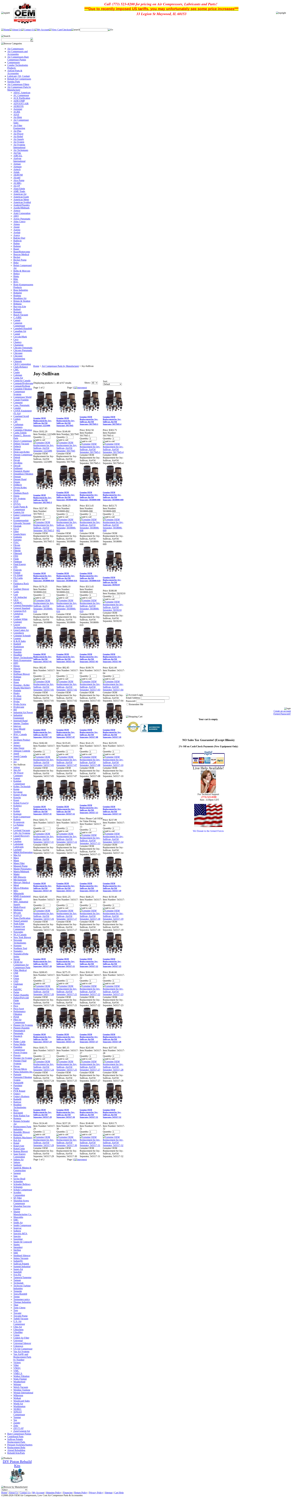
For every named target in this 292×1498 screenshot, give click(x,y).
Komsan (17, 814)
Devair (16, 460)
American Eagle (21, 196)
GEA (16, 600)
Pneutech (17, 1036)
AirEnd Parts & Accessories (14, 72)
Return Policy (80, 1492)
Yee (15, 1420)
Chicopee (18, 353)
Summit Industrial (21, 1266)
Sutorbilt (17, 1272)
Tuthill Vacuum (20, 1318)
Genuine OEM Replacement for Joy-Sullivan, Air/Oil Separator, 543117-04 (112, 658)
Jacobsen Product (21, 740)
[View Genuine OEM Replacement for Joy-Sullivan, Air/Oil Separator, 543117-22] (91, 994)
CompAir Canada (21, 380)
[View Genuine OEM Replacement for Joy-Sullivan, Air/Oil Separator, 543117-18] (91, 919)
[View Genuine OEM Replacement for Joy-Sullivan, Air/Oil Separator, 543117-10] (114, 765)
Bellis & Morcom (21, 271)
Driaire (16, 482)
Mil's (15, 890)
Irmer (16, 737)
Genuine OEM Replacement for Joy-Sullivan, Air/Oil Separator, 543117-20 (42, 962)
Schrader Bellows (21, 1184)
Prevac (16, 1066)
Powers (17, 1055)
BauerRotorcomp (21, 251)
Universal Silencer (22, 1343)
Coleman (17, 375)
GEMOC (17, 602)
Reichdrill (18, 1113)
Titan (15, 1305)
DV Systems (19, 498)
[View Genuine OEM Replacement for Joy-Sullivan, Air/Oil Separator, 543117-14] (114, 842)
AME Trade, (19, 191)
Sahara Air (18, 1159)
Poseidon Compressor (19, 1048)
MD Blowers (19, 877)
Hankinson (18, 646)
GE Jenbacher (20, 597)
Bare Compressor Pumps (19, 1433)
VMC (16, 1370)
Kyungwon (18, 822)
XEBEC (17, 1409)
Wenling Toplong (21, 1390)
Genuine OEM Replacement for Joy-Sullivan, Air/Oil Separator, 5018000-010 (43, 577)
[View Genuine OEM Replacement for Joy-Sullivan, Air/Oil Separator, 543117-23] (114, 994)
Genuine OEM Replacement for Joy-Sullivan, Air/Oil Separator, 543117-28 (112, 1038)
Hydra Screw (19, 704)
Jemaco (17, 745)
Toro (15, 1310)
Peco (15, 1006)
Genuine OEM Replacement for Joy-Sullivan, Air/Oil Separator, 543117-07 (65, 733)
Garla (16, 591)
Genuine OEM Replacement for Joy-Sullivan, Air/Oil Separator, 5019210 (112, 581)
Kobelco (17, 805)
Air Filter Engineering (19, 127)
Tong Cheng (19, 1307)
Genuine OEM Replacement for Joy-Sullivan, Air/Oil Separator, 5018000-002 (66, 496)
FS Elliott (18, 575)
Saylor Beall (19, 1178)
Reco (15, 1110)
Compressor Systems (19, 393)
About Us (13, 1492)
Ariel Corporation (21, 213)
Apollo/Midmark (21, 207)
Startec (16, 1244)
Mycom (17, 912)
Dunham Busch (20, 493)
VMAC (17, 1368)
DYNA (17, 504)
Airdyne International (19, 159)
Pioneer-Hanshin (21, 1028)
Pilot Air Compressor (19, 1021)
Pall (15, 986)
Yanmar (17, 1417)
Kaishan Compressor (19, 782)
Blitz (15, 279)
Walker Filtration (21, 1376)
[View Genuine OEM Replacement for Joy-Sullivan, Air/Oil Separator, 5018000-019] (91, 611)
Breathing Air (19, 298)
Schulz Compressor (22, 1189)
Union (16, 1335)
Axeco (16, 235)
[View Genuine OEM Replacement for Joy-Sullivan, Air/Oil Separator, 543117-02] (67, 689)
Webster (17, 1384)
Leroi (16, 827)
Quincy (17, 1093)
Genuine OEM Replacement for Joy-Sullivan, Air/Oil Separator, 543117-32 (112, 1113)
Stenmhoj (18, 1247)
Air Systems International (19, 146)
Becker (16, 257)
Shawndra (18, 1217)
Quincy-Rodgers (21, 1096)
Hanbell (17, 644)
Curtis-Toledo (20, 432)
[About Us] (15, 29)
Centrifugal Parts (15, 1436)
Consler (17, 408)
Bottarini (17, 292)
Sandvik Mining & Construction (22, 1169)
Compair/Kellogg (21, 386)
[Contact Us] (28, 29)
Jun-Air (17, 770)
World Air (18, 1403)
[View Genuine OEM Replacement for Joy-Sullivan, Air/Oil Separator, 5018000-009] (114, 530)
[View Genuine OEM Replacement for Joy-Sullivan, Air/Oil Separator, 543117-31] (91, 1145)
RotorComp (19, 1148)
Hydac (16, 701)
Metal (16, 885)
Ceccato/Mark (20, 336)
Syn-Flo (17, 1274)
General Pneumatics (23, 605)
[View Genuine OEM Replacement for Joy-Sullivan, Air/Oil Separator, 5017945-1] (91, 452)
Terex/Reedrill (20, 1294)
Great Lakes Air (21, 630)
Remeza (17, 1118)
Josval (16, 759)
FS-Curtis (18, 578)
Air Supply (18, 139)
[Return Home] (5, 29)
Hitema (16, 671)
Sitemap (109, 1492)
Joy (15, 762)
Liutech (17, 838)
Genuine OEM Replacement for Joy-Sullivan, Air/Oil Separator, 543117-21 (65, 962)
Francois (17, 570)
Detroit (16, 457)
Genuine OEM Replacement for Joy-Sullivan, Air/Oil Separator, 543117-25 (65, 1038)
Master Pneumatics (22, 868)
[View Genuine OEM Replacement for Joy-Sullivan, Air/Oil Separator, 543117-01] (44, 689)
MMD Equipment (22, 896)
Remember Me (136, 704)
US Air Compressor (22, 1348)
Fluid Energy (19, 564)
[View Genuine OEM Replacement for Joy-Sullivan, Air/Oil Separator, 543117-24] (44, 1069)
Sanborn (17, 1165)
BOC (16, 282)
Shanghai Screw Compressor (21, 1202)
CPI (15, 421)
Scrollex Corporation (19, 1193)
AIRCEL (17, 155)
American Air (19, 194)
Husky (16, 693)
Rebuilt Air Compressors (19, 79)
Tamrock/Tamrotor (22, 1277)
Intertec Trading (21, 723)
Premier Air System (22, 1058)
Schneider (18, 1181)
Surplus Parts (13, 81)
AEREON (18, 106)
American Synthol (22, 202)
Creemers (18, 427)
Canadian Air (19, 331)
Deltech (17, 446)
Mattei (16, 874)
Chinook (17, 361)
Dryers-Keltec (20, 487)
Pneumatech (19, 1030)
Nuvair (16, 959)
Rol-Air (17, 1140)
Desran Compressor (22, 454)
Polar (15, 1039)
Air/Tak (17, 153)
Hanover (17, 649)
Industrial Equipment (18, 716)
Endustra (17, 537)
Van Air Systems (21, 1351)
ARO (16, 216)
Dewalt (16, 465)
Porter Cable (19, 1041)
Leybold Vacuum (21, 830)
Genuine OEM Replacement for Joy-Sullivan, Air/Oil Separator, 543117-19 (112, 887)
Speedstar (18, 1239)
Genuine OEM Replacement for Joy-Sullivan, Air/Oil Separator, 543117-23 (112, 962)
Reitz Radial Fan (21, 1115)
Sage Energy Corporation (19, 1155)
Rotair (16, 1143)
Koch (16, 808)
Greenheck (18, 633)
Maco (16, 858)
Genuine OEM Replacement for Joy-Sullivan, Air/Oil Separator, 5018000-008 (90, 496)
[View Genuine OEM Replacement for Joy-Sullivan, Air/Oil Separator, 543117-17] (67, 919)
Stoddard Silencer (21, 1255)
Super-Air (18, 1269)
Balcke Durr (19, 238)
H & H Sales (19, 641)
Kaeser (16, 778)
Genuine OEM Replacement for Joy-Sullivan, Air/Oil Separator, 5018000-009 (113, 496)
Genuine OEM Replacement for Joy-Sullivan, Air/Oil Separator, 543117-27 (89, 1038)
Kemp (16, 789)
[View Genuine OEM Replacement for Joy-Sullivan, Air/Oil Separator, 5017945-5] (44, 530)
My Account (38, 1492)
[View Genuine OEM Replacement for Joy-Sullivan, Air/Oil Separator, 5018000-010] (44, 611)
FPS (15, 567)
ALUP (16, 186)
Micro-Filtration (21, 888)
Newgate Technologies (19, 941)
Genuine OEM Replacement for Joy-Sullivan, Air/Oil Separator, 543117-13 (89, 809)
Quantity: (37, 437)
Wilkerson (18, 1395)
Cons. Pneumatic (21, 405)
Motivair (17, 899)
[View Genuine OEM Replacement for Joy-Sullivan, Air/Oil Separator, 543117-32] (114, 1145)
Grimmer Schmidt (22, 635)
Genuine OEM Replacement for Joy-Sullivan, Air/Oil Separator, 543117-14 (112, 810)
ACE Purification (21, 98)
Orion (16, 978)
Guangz (17, 638)
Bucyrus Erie (19, 306)
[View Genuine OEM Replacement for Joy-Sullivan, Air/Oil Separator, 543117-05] (44, 765)
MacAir (17, 855)
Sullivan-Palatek (21, 1263)
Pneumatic (18, 1033)
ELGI (16, 528)
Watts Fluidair (20, 1379)
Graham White (20, 619)
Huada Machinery (22, 687)
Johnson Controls (21, 751)
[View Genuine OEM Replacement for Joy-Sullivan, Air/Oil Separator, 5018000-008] (91, 530)
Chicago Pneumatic (22, 350)
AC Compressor (21, 95)
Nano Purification (21, 918)
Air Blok (17, 117)
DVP (15, 501)
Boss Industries (20, 290)
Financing (68, 1492)
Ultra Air (17, 1327)
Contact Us (25, 1492)
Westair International (23, 1392)
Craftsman (18, 424)
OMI (15, 973)
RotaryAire (18, 1145)
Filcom (16, 545)
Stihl (15, 1252)
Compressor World (22, 397)
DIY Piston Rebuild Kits (17, 1464)
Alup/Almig (19, 188)
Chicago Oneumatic (23, 347)
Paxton (16, 1003)
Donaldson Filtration (23, 474)
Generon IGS (19, 611)
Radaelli (17, 1099)
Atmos (16, 224)
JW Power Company (18, 774)
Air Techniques (20, 150)
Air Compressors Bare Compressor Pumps (18, 58)
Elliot (16, 531)
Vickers (17, 1362)
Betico (16, 273)
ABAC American (21, 92)
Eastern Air (18, 512)
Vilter (16, 1365)
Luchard (17, 849)
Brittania (17, 303)
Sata (15, 1176)
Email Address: (133, 698)
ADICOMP (19, 101)
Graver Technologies (19, 626)
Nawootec (18, 932)
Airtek (16, 172)
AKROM (18, 175)
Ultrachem (18, 1329)
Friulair (16, 572)
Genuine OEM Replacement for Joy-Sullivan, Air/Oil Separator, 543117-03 (89, 658)
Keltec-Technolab (21, 786)
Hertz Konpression (22, 660)
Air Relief (18, 136)
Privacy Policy (96, 1492)
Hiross (16, 666)
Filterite (17, 550)
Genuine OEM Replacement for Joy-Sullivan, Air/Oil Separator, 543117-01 (42, 658)
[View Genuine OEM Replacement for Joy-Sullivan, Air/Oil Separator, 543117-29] (44, 1145)
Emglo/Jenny (19, 534)
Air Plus (17, 131)
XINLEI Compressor (19, 1413)
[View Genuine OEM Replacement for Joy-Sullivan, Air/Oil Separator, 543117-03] (91, 689)
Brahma (17, 295)
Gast (15, 594)
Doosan (17, 476)
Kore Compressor (21, 816)
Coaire (16, 372)
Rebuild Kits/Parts (16, 1453)
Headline (17, 655)
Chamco (17, 342)
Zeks (15, 1425)
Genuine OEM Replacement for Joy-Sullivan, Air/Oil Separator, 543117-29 (42, 1113)
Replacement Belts (16, 1447)
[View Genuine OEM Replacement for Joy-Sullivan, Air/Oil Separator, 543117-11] (44, 842)
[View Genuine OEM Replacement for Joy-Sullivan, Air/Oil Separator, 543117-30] (67, 1145)
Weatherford (19, 1381)
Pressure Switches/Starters (19, 1444)
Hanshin (17, 652)
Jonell (16, 753)
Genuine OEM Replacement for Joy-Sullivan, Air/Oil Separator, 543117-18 (89, 887)
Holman (17, 676)
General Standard (21, 608)
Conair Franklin (21, 399)
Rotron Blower (20, 1151)
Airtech (17, 169)
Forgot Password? (282, 714)
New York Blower (22, 937)
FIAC (16, 542)
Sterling (17, 1250)
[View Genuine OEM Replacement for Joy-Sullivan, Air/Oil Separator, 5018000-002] (67, 530)
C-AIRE (17, 317)
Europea (17, 539)
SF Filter (17, 1198)
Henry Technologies (23, 657)
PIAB (16, 1017)
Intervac (17, 726)
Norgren (17, 945)
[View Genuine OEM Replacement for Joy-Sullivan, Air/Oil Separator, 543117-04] (114, 689)
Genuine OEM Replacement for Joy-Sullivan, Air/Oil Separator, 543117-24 (42, 1038)
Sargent (17, 1173)
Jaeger (16, 742)
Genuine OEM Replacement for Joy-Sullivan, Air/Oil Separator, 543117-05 (42, 733)
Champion (18, 345)
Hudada (17, 690)
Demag (16, 449)
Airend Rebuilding (16, 1450)
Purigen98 (18, 1082)
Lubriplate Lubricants (18, 845)
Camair (16, 320)
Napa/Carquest (20, 921)
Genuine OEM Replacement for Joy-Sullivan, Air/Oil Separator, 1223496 (42, 422)
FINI (15, 556)
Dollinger (18, 468)
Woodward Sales (21, 1401)
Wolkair (17, 1398)
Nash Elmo (18, 923)
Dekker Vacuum (21, 443)
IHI (15, 709)
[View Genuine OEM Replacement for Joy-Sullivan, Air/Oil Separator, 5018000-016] (67, 611)
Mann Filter (19, 863)
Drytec (16, 490)
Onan (16, 975)
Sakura (16, 1162)
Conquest (18, 402)
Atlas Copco (19, 221)
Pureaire (17, 1074)
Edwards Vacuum (21, 523)
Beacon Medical (21, 254)
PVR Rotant (19, 1091)
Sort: (105, 381)
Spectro (17, 1236)
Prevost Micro (20, 1069)
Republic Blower (21, 1132)
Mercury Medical (21, 882)
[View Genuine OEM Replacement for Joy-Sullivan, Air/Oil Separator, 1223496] (44, 451)
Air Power (18, 133)
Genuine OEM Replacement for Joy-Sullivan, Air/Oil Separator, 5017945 (65, 422)
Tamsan (17, 1280)
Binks (16, 276)
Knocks (17, 797)
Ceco (15, 339)
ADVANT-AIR (21, 103)
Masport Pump (20, 866)
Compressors (13, 62)
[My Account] (42, 29)
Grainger (17, 622)
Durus (16, 495)
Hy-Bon (17, 696)
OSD (15, 981)
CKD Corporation (22, 364)
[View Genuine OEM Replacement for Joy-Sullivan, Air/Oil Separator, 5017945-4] (114, 452)
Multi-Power (19, 907)
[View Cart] (60, 29)
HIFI (15, 663)
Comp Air (18, 378)
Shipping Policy (53, 1492)
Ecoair (16, 517)
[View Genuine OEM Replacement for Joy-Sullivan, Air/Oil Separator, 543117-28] (114, 1069)
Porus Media (19, 1044)
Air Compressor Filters (18, 84)
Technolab (18, 1283)
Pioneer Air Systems (23, 1025)
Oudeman (18, 984)
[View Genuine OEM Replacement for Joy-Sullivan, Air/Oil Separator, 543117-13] (91, 843)
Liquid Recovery (21, 836)
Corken (17, 419)
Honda (16, 679)
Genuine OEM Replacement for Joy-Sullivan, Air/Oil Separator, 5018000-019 (90, 577)
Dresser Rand (19, 479)
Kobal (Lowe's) (20, 803)
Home (36, 366)
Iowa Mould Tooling (19, 730)
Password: (131, 701)
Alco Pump (18, 180)
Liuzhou (17, 841)
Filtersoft (17, 553)
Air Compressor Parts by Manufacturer (19, 88)
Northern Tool (20, 948)
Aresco (16, 210)
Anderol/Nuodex (21, 205)
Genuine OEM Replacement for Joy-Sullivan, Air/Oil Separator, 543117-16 (42, 887)
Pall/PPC (17, 989)
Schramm (18, 1187)
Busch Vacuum (20, 314)
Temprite (17, 1291)
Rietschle (17, 1135)
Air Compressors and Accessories (17, 52)
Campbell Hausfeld (22, 328)
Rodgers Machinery (22, 1137)
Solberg (17, 1231)
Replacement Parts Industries (22, 1128)
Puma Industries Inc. (23, 1071)
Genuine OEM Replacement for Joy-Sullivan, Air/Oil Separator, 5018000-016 (66, 577)
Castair (16, 334)
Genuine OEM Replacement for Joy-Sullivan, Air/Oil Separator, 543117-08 (89, 733)
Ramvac (17, 1102)
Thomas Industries (22, 1302)
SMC (16, 1220)
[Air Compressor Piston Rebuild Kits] (17, 1482)
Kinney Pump (20, 794)
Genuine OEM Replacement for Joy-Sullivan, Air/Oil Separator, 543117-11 (42, 810)
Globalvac (18, 613)
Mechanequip (19, 879)
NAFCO (17, 915)
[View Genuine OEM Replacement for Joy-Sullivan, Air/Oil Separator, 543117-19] (114, 919)
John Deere (18, 748)
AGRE (16, 111)
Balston (17, 246)
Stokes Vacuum (20, 1258)
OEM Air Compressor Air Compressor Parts (21, 965)
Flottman (17, 561)
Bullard (17, 309)
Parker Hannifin (21, 995)
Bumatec (17, 312)
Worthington (19, 1406)
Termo (16, 1296)
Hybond (17, 698)
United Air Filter (21, 1337)
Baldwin (17, 240)
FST (15, 580)
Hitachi (16, 668)
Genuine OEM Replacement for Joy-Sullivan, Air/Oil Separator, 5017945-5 (42, 499)
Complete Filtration (22, 388)
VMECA (17, 1373)
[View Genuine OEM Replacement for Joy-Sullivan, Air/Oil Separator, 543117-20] (44, 994)
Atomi (16, 227)
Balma (16, 243)
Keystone (18, 792)
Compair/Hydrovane (23, 383)
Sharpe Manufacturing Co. (22, 1213)
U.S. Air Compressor (19, 1322)
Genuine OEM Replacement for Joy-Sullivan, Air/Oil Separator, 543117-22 (89, 962)
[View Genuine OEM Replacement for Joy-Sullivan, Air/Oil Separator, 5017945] (67, 451)
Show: (87, 382)
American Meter (21, 199)
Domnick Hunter (21, 471)
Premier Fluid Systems (19, 1062)
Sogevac (17, 1228)
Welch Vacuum (20, 1387)
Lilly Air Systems (21, 833)
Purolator (17, 1085)
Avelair (16, 232)
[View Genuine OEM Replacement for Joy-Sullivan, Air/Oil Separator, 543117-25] (67, 1069)
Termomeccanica (21, 1299)
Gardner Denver (21, 589)
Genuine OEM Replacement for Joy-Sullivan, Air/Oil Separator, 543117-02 (65, 658)
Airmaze (17, 166)
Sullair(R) (18, 1261)
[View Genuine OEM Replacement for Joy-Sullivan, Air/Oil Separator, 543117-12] (67, 842)
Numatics (18, 951)
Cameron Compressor (19, 324)
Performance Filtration (19, 1012)
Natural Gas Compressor (19, 927)
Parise (16, 992)
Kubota (17, 819)
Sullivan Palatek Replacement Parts (16, 1440)
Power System (20, 1052)
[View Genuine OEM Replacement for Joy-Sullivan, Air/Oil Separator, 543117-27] (91, 1069)
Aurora (16, 229)
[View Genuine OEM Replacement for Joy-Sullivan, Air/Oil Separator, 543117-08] (91, 765)
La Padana (18, 825)
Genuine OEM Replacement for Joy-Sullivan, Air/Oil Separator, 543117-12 (65, 810)
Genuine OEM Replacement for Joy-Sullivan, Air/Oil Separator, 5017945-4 (112, 420)
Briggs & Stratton (21, 301)
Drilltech (17, 484)
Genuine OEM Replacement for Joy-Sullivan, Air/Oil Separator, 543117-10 (112, 733)
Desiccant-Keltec (21, 452)
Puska (16, 1088)
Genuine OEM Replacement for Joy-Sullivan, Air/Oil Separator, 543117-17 (65, 887)
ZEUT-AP (18, 1428)
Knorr (16, 800)
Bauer (16, 249)
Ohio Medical (20, 970)
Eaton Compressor (22, 515)
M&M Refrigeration (23, 852)
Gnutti (16, 616)
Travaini (17, 1313)
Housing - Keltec (21, 685)
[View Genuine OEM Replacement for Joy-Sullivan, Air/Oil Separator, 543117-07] (67, 765)
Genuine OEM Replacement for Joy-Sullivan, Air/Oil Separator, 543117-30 (65, 1113)
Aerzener (17, 109)
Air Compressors (15, 48)
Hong (16, 682)
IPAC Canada (20, 734)
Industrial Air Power (23, 712)
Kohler (16, 811)
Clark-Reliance (20, 367)
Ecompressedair (21, 520)
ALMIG (17, 183)
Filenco (17, 548)
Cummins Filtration (22, 430)
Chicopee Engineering (19, 357)
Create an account (282, 711)
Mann (16, 860)
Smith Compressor (22, 1225)
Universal (18, 1340)
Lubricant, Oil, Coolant (18, 76)
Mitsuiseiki (18, 893)
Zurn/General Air (21, 1431)
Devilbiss (17, 463)
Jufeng (16, 767)
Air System (18, 142)
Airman (17, 164)
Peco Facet (18, 1008)
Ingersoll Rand (20, 720)
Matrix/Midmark (21, 871)
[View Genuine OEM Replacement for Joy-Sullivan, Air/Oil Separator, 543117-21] (67, 994)
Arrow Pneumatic (21, 218)
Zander (16, 1423)
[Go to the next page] (81, 387)
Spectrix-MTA (20, 1233)
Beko (16, 262)
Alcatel (16, 177)
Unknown (18, 1346)
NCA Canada (19, 934)
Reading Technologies (19, 1106)
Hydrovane (18, 707)
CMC (16, 369)
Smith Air (18, 1222)
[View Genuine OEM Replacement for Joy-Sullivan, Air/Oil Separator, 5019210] (114, 610)
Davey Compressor (22, 441)
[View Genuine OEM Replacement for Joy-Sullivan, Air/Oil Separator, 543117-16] (44, 919)
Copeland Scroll (21, 416)
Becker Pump (19, 260)
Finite (16, 559)
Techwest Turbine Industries (22, 1287)
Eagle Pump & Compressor (20, 508)
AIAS (16, 114)
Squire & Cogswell (22, 1241)
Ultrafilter (18, 1332)
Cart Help (119, 1492)
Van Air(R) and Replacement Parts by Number (22, 1357)
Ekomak (17, 526)
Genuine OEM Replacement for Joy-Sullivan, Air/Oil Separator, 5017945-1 (89, 420)
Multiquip (18, 910)
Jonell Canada (20, 756)
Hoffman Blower (21, 674)
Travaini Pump (20, 1316)
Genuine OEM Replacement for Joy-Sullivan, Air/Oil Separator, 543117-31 (89, 1113)
